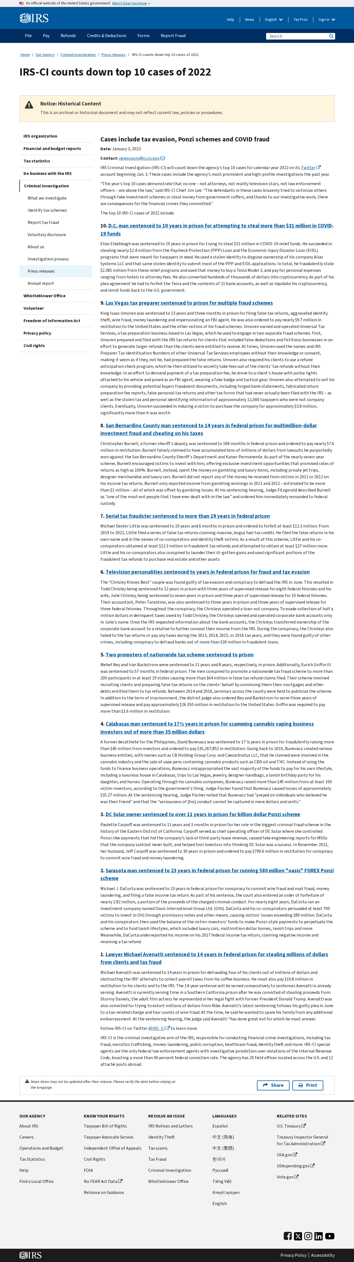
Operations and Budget (41, 1148)
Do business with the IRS (48, 173)
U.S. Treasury (289, 1126)
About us (36, 247)
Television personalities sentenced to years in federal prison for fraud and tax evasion (208, 571)
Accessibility (323, 1255)
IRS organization (40, 136)
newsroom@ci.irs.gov (139, 158)
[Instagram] (308, 1235)
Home (25, 54)
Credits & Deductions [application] (106, 35)
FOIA (88, 1170)
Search (331, 36)
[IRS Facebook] (288, 1235)
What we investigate (47, 198)
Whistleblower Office (45, 296)
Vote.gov (285, 1177)
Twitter (308, 167)
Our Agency (45, 54)
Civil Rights (94, 1159)
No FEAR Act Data (100, 1181)
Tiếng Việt (222, 1181)
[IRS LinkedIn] (318, 1235)
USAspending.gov (293, 1166)
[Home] (34, 16)
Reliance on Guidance (104, 1192)
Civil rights (34, 345)
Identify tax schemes (47, 210)
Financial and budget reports (52, 148)
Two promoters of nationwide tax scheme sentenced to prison (180, 654)
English (271, 19)
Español (220, 1126)
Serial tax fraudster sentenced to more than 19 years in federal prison (188, 516)
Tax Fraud (157, 1159)
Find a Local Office (36, 1181)
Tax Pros (301, 19)
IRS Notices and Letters (170, 1126)
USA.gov (284, 1155)
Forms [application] (143, 35)
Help (230, 19)
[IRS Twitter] (298, 1235)
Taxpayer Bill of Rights (105, 1126)
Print (311, 1085)
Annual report (41, 283)
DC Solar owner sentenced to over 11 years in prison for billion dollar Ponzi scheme (203, 814)
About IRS (28, 1126)
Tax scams (158, 1148)
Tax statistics (37, 161)
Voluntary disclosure (47, 234)
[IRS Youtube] (330, 1235)
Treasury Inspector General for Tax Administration (302, 1140)
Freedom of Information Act (52, 321)
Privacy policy (37, 333)
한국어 (219, 1159)
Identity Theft (161, 1137)
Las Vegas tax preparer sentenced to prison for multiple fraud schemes (189, 302)
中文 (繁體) (223, 1148)
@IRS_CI (157, 1028)
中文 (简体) (223, 1137)
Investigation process (48, 259)
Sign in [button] (324, 19)
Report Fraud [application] (173, 35)
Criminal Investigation (78, 54)
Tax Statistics (32, 1159)
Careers (26, 1137)
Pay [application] (46, 35)
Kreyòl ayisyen (226, 1192)
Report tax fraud (43, 222)
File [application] (28, 35)
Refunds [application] (68, 35)
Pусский (220, 1170)
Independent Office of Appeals (112, 1148)
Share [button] (277, 1085)
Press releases (113, 54)
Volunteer (34, 308)
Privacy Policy (293, 1255)
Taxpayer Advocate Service (108, 1137)
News (249, 19)
